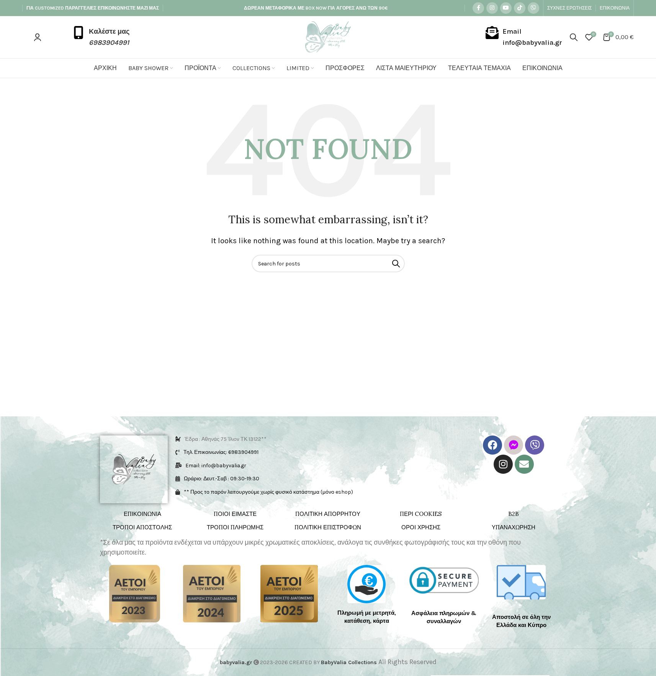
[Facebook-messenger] (513, 445)
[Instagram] (503, 464)
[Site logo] (328, 36)
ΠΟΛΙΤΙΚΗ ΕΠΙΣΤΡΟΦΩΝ (327, 527)
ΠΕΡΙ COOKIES (421, 513)
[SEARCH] (396, 263)
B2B (513, 513)
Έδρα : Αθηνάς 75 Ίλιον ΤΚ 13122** (226, 439)
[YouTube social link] (506, 8)
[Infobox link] (100, 37)
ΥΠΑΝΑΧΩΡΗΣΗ (513, 527)
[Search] (573, 37)
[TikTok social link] (519, 8)
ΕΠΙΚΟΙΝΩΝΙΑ (142, 513)
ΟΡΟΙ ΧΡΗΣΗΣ (420, 527)
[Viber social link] (533, 8)
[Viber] (534, 445)
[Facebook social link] (478, 8)
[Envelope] (524, 464)
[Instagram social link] (492, 8)
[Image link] (134, 593)
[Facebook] (492, 445)
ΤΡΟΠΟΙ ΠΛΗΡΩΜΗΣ (235, 527)
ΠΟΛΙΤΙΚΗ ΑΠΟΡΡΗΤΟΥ (327, 513)
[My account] (37, 37)
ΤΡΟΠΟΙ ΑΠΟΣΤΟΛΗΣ (142, 527)
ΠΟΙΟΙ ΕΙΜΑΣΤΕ (235, 513)
